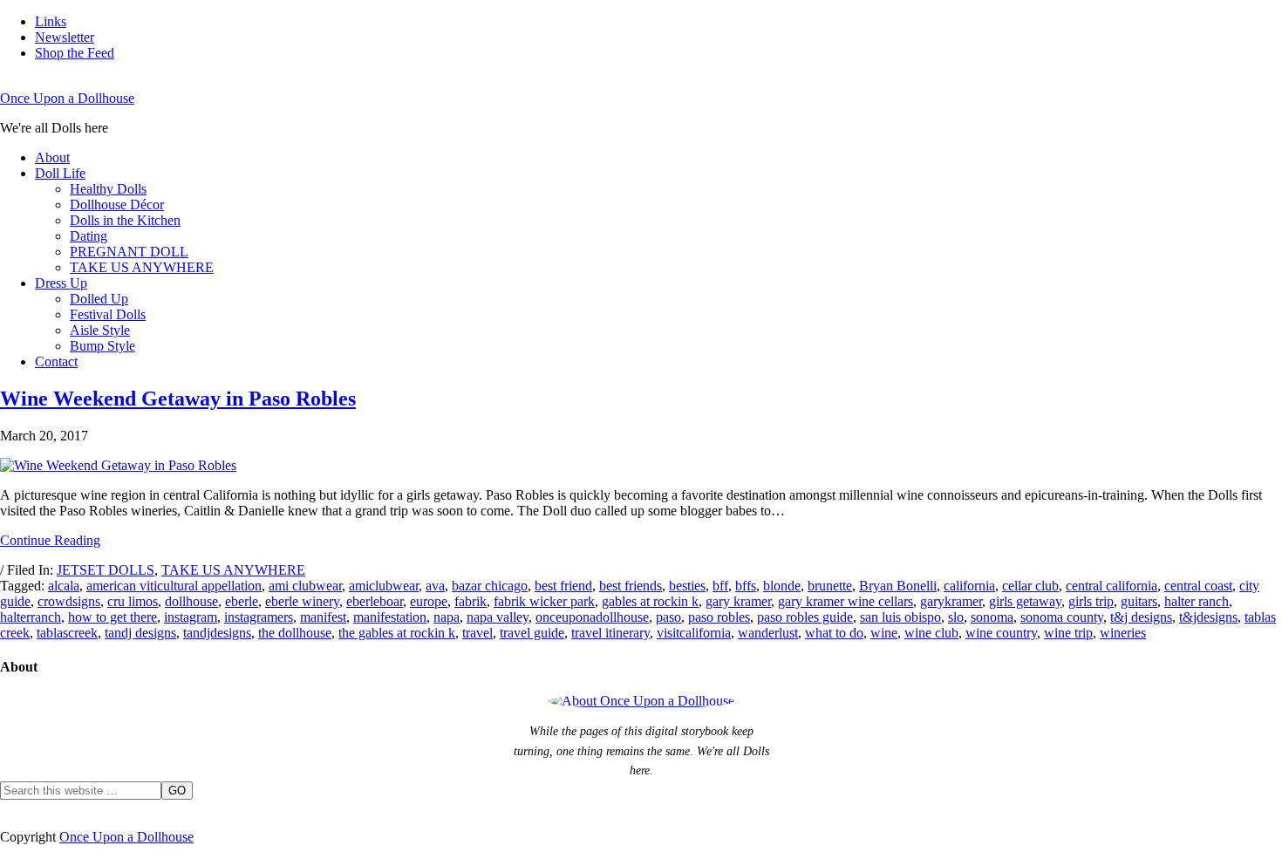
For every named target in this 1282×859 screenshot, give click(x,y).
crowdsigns (69, 601)
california (969, 585)
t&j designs (1141, 617)
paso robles (719, 617)
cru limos (132, 601)
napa (446, 617)
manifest (323, 617)
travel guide (532, 632)
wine (883, 632)
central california (1111, 585)
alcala (63, 585)
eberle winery (302, 601)
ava (435, 585)
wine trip (1068, 632)
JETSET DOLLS (105, 569)
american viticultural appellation (174, 585)
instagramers (258, 617)
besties (687, 585)
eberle (241, 601)
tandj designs (140, 632)
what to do (834, 632)
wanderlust (768, 632)
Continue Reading (50, 540)
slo (956, 617)
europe (428, 601)
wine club (931, 632)
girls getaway (1025, 601)
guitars (1139, 601)
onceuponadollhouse (592, 617)
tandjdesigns (217, 632)
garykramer (951, 601)
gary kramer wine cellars (845, 601)
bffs (745, 585)
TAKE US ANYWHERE (233, 569)
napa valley (497, 617)
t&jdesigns (1208, 617)
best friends (630, 585)
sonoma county (1061, 617)
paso (668, 617)
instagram (190, 617)
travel (477, 632)
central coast (1198, 585)
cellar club (1030, 585)
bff (720, 585)
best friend (563, 585)
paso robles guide (805, 617)
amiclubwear (384, 585)
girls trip (1091, 601)
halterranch (30, 617)
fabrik (470, 601)
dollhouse (191, 601)
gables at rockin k (650, 601)
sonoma (992, 617)
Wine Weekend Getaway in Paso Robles (178, 398)
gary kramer (738, 601)
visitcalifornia (694, 632)
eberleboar (374, 601)
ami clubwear (305, 585)
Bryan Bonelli (898, 585)
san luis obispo (900, 617)
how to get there (112, 617)
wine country (1001, 632)
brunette (830, 585)
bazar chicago (490, 585)
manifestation (389, 617)
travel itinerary (610, 632)
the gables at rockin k (396, 632)
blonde (782, 585)
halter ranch (1196, 601)
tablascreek (67, 632)
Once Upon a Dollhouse (67, 98)
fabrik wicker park (544, 601)
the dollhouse (294, 632)
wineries (1123, 632)
